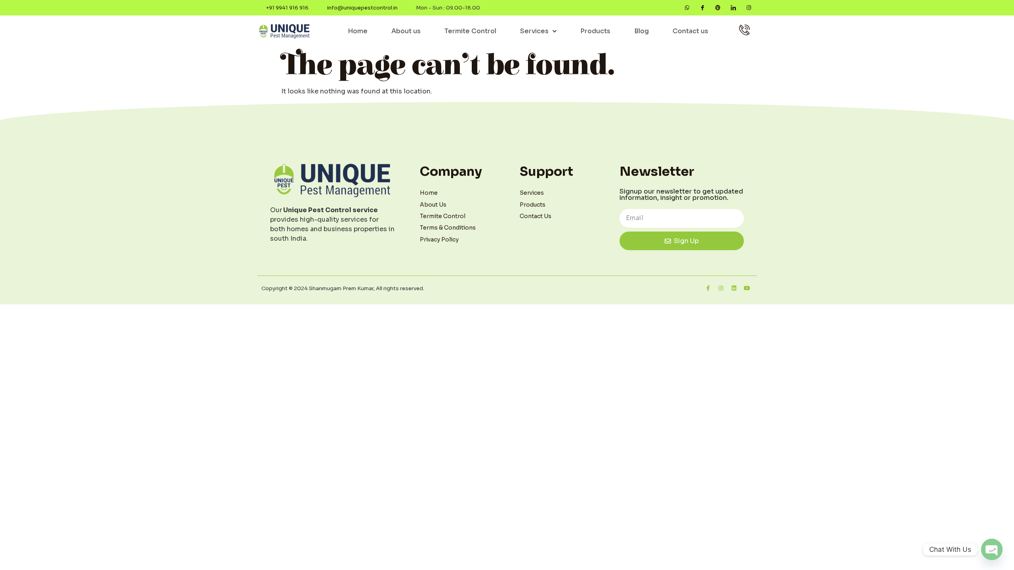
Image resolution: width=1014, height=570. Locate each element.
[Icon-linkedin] (733, 7)
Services (534, 31)
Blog (641, 31)
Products (595, 31)
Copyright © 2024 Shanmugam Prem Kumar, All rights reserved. (342, 288)
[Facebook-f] (707, 288)
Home (358, 31)
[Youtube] (747, 288)
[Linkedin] (734, 288)
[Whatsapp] (687, 7)
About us (406, 31)
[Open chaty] (992, 549)
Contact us (690, 31)
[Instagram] (749, 7)
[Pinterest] (718, 7)
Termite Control (470, 31)
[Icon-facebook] (702, 7)
